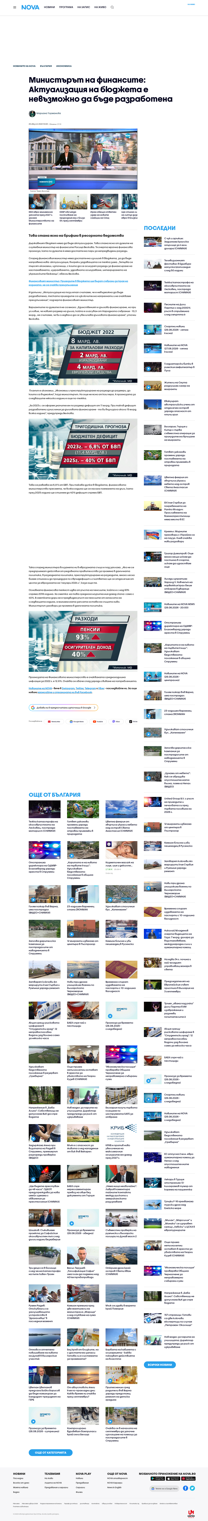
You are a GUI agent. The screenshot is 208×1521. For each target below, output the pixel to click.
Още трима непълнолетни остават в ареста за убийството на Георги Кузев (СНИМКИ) (82, 1072)
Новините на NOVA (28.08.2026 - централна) (175, 676)
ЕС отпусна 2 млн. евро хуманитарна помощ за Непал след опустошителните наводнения (179, 1161)
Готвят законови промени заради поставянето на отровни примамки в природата (80, 827)
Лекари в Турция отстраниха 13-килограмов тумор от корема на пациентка (178, 1184)
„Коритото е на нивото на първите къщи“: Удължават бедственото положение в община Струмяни (82, 870)
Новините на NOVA (40, 688)
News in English (114, 1487)
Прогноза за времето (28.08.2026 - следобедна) (119, 1025)
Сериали (80, 1487)
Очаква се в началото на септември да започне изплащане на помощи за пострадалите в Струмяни (121, 1434)
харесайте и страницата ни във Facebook (65, 692)
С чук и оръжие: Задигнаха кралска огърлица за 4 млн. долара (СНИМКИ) (176, 243)
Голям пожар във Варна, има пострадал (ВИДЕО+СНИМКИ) (43, 909)
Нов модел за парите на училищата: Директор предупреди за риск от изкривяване (82, 1112)
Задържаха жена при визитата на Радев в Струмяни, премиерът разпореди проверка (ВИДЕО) (43, 1151)
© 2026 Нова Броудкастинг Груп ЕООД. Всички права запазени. (36, 1514)
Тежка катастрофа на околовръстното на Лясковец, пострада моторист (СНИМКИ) (43, 826)
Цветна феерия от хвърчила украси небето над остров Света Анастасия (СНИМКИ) (121, 826)
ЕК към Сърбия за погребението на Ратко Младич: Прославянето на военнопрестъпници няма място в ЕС (177, 511)
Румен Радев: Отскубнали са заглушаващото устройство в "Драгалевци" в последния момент (41, 1313)
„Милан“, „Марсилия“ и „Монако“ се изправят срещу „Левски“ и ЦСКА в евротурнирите (179, 1225)
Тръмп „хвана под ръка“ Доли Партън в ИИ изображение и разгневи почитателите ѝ (179, 1010)
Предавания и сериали (56, 1487)
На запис (83, 7)
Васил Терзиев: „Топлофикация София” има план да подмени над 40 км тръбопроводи (83, 1272)
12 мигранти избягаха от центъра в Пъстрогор (82, 942)
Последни (18, 1478)
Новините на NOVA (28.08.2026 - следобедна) (175, 1116)
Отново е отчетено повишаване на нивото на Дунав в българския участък (43, 1354)
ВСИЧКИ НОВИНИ (160, 1364)
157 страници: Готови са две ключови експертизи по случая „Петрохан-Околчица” (178, 1319)
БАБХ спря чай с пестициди (76, 1024)
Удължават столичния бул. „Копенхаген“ (120, 908)
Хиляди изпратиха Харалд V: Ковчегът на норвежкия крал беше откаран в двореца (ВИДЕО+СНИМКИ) (178, 585)
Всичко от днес (21, 1483)
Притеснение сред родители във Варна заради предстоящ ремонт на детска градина (118, 1393)
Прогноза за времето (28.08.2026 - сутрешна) (44, 1430)
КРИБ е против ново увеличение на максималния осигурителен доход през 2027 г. (119, 1151)
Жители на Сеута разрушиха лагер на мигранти (177, 386)
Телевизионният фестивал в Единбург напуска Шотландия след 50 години (177, 265)
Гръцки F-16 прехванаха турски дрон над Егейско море (178, 1204)
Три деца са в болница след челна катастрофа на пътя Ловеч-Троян (45, 1271)
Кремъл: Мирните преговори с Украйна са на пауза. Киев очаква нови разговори (179, 536)
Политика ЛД (134, 1503)
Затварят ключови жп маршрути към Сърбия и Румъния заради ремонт (44, 984)
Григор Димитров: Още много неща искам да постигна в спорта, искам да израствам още (178, 560)
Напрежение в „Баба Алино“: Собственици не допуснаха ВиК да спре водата (44, 1112)
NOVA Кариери (114, 1483)
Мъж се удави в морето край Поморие (121, 1307)
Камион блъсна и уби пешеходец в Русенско (120, 942)
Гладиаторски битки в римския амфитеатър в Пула (179, 367)
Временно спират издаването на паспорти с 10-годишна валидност (121, 986)
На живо (100, 7)
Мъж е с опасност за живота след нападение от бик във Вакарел (82, 1148)
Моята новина (20, 1487)
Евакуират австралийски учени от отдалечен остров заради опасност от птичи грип (179, 408)
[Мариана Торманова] (32, 113)
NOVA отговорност (117, 1478)
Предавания (82, 1483)
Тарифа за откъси (71, 1503)
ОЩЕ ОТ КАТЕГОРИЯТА (50, 1452)
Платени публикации (21, 1506)
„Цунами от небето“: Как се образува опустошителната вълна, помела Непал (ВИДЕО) (177, 780)
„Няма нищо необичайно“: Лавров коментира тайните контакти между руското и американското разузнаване (121, 1194)
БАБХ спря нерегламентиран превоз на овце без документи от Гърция (81, 1191)
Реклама (16, 1503)
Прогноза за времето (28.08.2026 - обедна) (81, 1232)
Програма (66, 7)
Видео (16, 1492)
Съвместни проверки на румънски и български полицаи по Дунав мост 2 (121, 1233)
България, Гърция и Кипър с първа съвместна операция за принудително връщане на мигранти (179, 433)
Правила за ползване (149, 1503)
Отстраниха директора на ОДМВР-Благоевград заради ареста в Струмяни (43, 867)
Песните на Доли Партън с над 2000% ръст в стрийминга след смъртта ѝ (177, 309)
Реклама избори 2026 (30, 1503)
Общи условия (107, 1503)
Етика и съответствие (168, 1503)
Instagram (68, 688)
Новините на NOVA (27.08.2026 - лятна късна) (176, 348)
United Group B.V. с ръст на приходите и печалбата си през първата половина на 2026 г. (179, 805)
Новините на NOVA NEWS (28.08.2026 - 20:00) (179, 606)
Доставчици (84, 1503)
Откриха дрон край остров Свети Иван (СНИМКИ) (118, 1271)
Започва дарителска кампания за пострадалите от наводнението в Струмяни (42, 947)
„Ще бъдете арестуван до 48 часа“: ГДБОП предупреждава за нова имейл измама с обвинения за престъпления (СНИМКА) (44, 1194)
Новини (49, 7)
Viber (101, 688)
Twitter (80, 688)
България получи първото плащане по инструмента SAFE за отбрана (121, 1112)
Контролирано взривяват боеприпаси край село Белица (81, 1431)
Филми (79, 1492)
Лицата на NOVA (53, 1483)
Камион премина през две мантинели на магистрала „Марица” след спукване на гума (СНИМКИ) (81, 1311)
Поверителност (121, 1503)
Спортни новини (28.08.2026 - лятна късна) (176, 329)
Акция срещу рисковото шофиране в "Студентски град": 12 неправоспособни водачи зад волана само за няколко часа (44, 1030)
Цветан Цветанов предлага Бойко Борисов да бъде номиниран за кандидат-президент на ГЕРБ (45, 1393)
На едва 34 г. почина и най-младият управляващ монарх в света (178, 964)
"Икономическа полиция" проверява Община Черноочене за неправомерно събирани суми (121, 1072)
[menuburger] (15, 7)
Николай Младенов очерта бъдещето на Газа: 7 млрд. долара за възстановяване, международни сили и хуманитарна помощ (179, 939)
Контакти (95, 1503)
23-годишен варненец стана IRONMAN (80, 908)
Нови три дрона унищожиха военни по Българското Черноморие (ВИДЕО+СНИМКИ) (80, 988)
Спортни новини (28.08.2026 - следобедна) (174, 1098)
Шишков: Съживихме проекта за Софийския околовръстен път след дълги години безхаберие (44, 1235)
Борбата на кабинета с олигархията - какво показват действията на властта (121, 1354)
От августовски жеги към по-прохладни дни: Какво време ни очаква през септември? (81, 1392)
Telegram (90, 688)
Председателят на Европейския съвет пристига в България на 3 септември (179, 986)
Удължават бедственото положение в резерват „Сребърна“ (43, 1071)
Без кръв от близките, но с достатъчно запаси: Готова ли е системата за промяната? (83, 1354)
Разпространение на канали (51, 1503)
